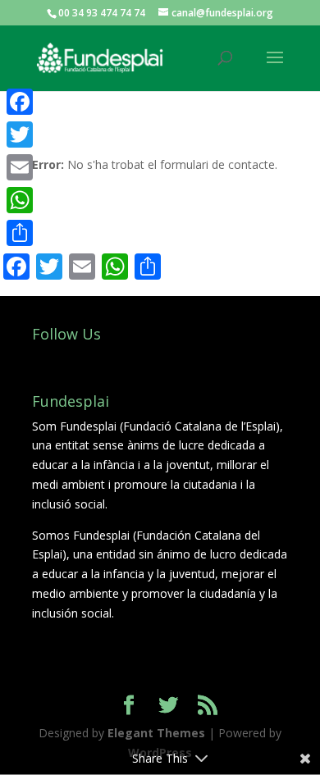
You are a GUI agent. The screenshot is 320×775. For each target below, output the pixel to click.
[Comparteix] (19, 233)
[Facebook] (19, 101)
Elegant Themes (156, 733)
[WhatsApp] (19, 200)
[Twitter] (19, 134)
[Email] (19, 167)
